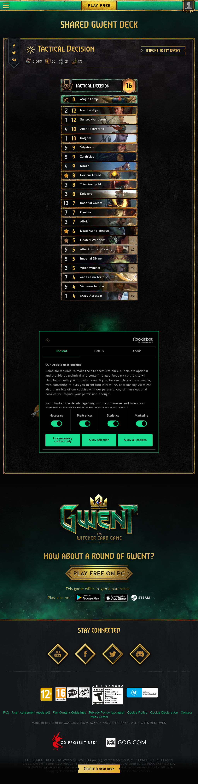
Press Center (99, 717)
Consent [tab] (61, 351)
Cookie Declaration (164, 712)
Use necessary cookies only (62, 440)
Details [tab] (99, 351)
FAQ (6, 712)
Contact (186, 712)
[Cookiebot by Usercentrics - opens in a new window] (136, 340)
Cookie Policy (137, 712)
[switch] (84, 423)
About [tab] (136, 351)
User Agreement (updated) (31, 712)
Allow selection (99, 440)
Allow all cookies (135, 440)
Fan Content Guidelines (69, 712)
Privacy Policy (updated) (106, 712)
